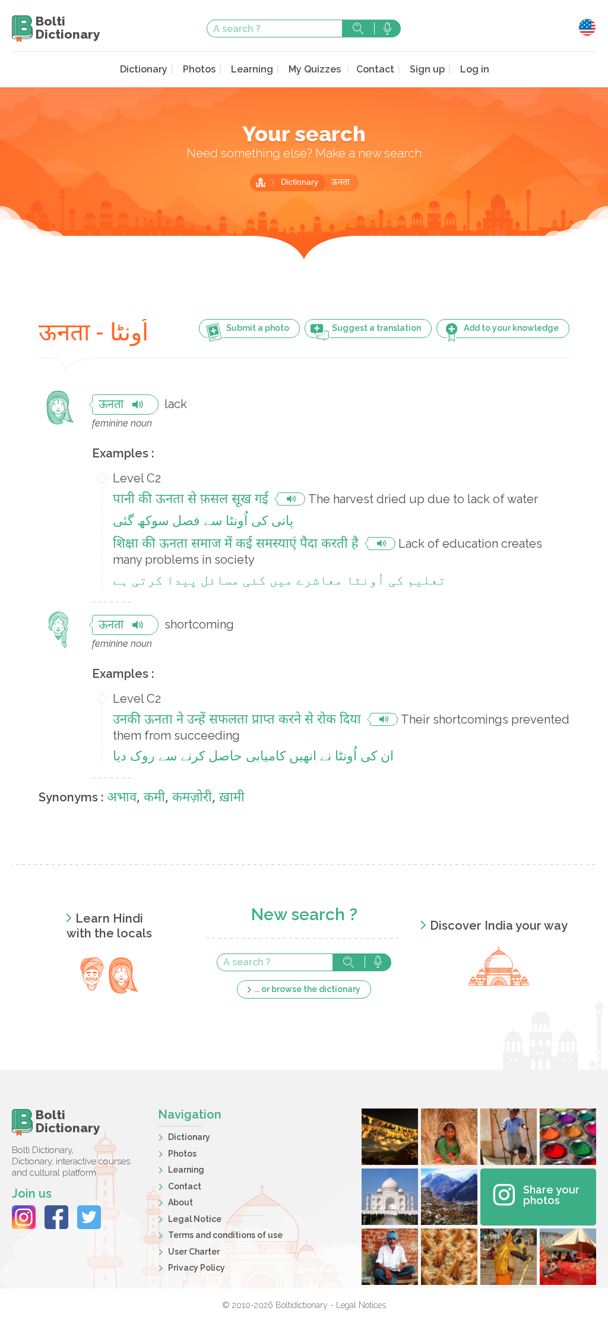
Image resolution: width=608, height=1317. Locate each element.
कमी (154, 798)
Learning (252, 69)
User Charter (194, 1251)
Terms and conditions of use (225, 1235)
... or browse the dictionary (307, 989)
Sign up (427, 69)
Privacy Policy (196, 1267)
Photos (199, 69)
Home (260, 182)
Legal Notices (361, 1305)
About (180, 1202)
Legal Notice (194, 1219)
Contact (375, 69)
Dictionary (143, 69)
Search (358, 28)
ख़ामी (232, 798)
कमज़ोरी (192, 798)
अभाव (122, 798)
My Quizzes (315, 69)
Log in (474, 69)
